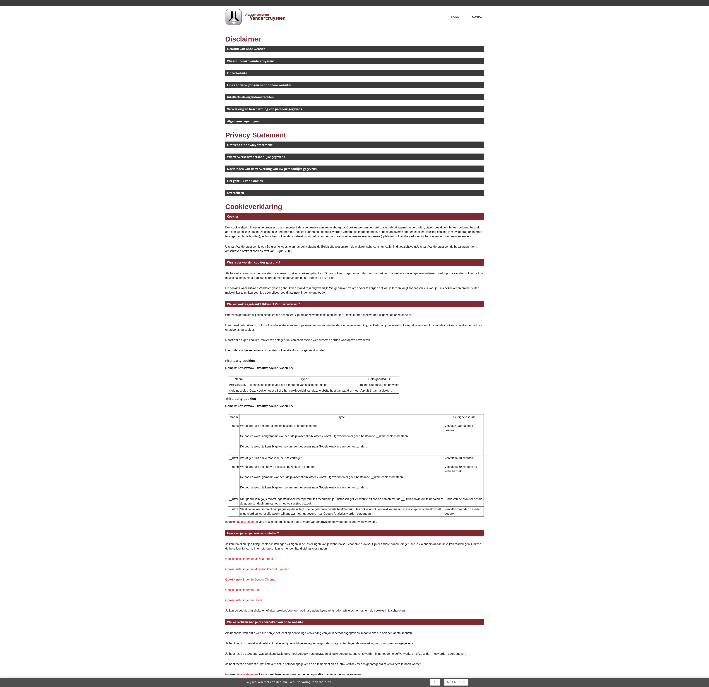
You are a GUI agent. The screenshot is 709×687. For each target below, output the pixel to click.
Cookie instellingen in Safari (243, 589)
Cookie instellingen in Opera (244, 600)
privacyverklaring (247, 521)
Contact (478, 16)
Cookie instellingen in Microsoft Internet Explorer (257, 569)
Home (455, 16)
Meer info (456, 682)
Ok (434, 682)
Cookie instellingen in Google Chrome (250, 579)
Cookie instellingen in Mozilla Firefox (249, 558)
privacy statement (247, 674)
